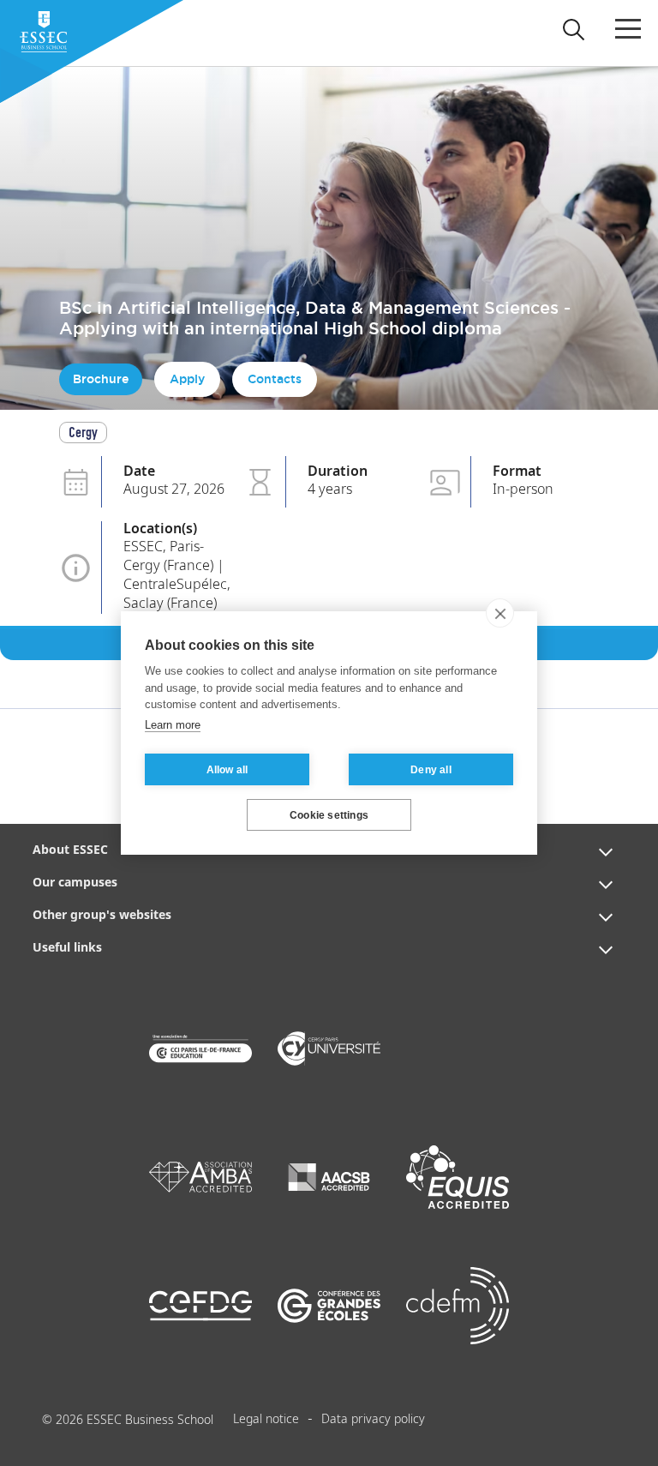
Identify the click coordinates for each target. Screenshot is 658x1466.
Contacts (275, 379)
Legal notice (266, 1420)
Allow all (227, 770)
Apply (187, 379)
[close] (500, 613)
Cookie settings (329, 815)
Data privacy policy (373, 1420)
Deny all (431, 770)
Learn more (172, 724)
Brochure (101, 379)
